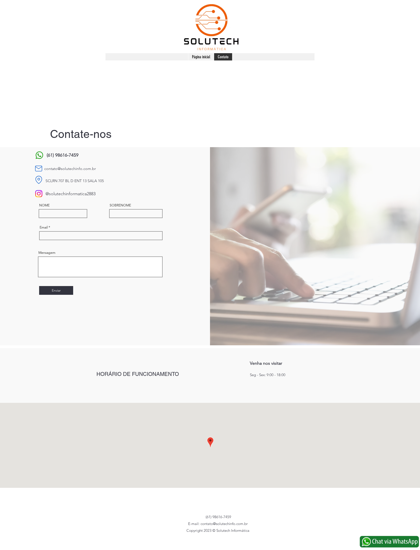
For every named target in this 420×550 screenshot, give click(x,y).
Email (44, 227)
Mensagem (46, 252)
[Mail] (39, 168)
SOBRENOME (120, 205)
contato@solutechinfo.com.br (70, 168)
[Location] (39, 180)
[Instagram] (39, 193)
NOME (44, 205)
